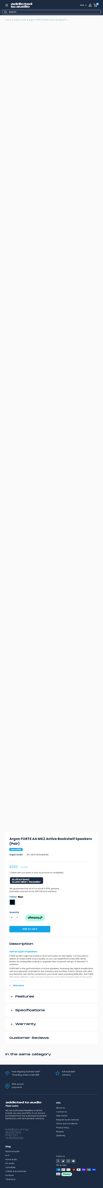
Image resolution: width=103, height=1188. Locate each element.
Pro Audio (9, 1163)
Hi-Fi (7, 1155)
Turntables (10, 1167)
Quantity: (14, 912)
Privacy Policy (62, 1127)
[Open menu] (6, 5)
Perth (11, 1135)
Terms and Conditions (67, 1123)
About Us (60, 1107)
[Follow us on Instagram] (68, 1161)
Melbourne (16, 1129)
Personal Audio (12, 1151)
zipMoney (60, 1135)
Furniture (9, 1175)
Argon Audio (20, 19)
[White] (19, 902)
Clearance (10, 1179)
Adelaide (14, 1138)
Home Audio (11, 1159)
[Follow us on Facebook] (58, 1161)
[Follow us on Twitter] (63, 1161)
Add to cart (29, 929)
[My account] (90, 5)
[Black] (12, 902)
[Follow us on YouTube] (73, 1161)
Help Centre (61, 1115)
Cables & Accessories (15, 1171)
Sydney (13, 1132)
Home (8, 19)
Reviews (60, 1131)
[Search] (5, 12)
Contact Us (61, 1111)
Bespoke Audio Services (67, 1119)
